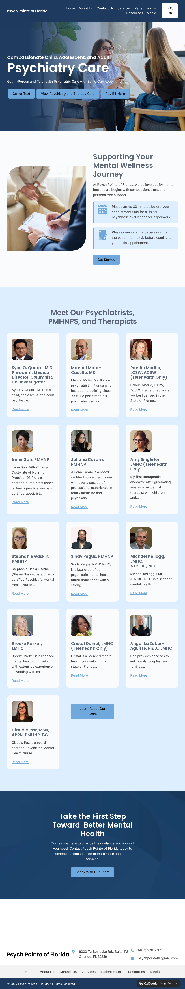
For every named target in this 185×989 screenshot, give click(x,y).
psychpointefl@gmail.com (158, 958)
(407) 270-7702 (150, 950)
